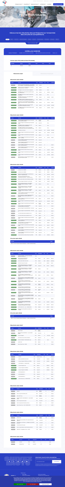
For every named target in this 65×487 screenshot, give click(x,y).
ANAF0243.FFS (13, 87)
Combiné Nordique (40, 39)
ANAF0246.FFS (13, 174)
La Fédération (42, 4)
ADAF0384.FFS (13, 203)
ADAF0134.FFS (13, 137)
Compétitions (26, 4)
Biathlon (11, 39)
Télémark (57, 39)
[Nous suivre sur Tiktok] (22, 461)
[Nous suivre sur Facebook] (9, 461)
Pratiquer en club (18, 4)
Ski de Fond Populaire (23, 39)
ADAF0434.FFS (13, 120)
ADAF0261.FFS (13, 105)
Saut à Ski (34, 39)
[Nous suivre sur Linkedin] (27, 461)
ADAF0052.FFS (13, 309)
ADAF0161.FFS (13, 132)
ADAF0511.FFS (13, 198)
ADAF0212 (13, 295)
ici (40, 481)
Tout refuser (33, 484)
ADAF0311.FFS (13, 365)
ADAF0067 (13, 429)
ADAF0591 (13, 393)
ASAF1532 (13, 391)
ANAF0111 (13, 215)
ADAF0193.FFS (13, 227)
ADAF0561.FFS (13, 92)
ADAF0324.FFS (13, 284)
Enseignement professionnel (43, 475)
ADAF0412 (13, 278)
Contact (13, 475)
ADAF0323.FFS (13, 287)
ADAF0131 (13, 142)
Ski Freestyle (47, 39)
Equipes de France (34, 4)
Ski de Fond (16, 39)
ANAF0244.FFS (13, 258)
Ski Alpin (7, 39)
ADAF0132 (13, 147)
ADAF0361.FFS (13, 99)
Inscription (56, 461)
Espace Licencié (59, 4)
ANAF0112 (13, 213)
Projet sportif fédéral (26, 475)
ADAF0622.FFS (13, 181)
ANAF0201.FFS (13, 190)
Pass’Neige (24, 474)
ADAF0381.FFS (13, 335)
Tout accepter (20, 484)
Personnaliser (45, 484)
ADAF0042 (13, 157)
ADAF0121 (13, 427)
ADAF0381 (13, 208)
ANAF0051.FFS (13, 130)
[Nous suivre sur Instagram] (18, 461)
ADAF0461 (13, 363)
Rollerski (29, 39)
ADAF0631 (13, 420)
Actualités (49, 4)
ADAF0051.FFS (13, 152)
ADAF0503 (13, 398)
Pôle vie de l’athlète (41, 474)
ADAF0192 (13, 376)
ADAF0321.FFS (13, 102)
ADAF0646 (13, 344)
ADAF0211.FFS (13, 292)
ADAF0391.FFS (13, 281)
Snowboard (52, 39)
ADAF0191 (13, 232)
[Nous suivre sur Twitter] (14, 461)
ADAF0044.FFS (13, 378)
